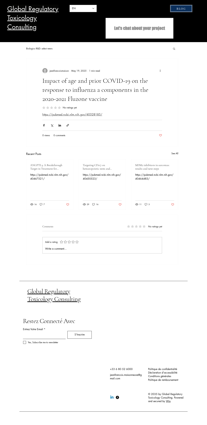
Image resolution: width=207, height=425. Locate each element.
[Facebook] (117, 397)
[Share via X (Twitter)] (51, 125)
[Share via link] (67, 125)
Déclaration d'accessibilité (162, 372)
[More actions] (160, 71)
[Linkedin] (112, 397)
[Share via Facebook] (43, 125)
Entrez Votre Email (33, 329)
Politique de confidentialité (162, 369)
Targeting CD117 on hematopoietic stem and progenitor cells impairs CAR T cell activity (101, 166)
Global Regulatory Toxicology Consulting (54, 295)
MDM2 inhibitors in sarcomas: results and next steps (152, 166)
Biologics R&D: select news (39, 48)
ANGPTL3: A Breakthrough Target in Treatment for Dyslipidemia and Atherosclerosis (49, 166)
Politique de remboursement (163, 380)
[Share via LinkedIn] (59, 125)
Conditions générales (159, 376)
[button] (174, 48)
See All (174, 153)
